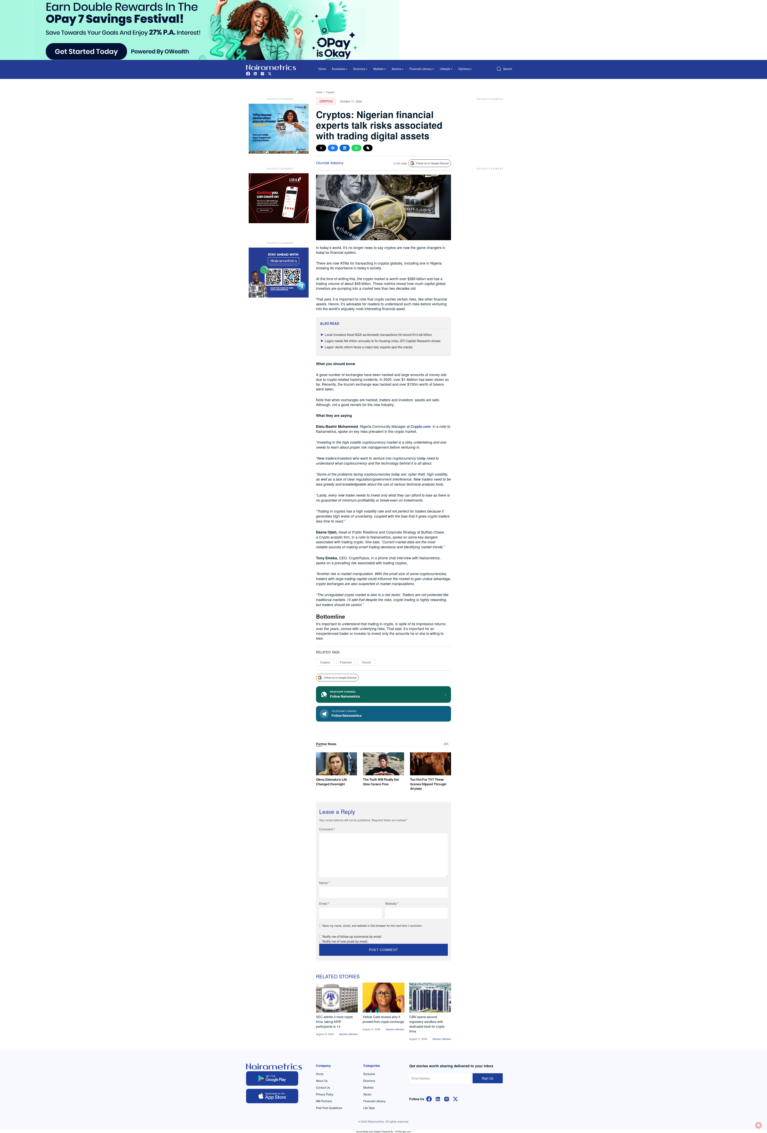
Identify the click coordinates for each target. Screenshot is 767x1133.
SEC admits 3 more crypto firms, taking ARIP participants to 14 (334, 1022)
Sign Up (487, 1078)
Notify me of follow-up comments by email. (352, 936)
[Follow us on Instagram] (262, 73)
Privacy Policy (324, 1094)
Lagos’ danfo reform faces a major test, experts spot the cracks (368, 347)
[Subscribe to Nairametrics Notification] (758, 1125)
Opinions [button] (464, 69)
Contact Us (323, 1087)
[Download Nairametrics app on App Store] (272, 1096)
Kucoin (366, 662)
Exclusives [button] (338, 69)
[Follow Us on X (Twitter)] (455, 1098)
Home (322, 69)
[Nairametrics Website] (271, 67)
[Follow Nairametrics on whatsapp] (279, 273)
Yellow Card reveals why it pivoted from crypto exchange (383, 1019)
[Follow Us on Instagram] (446, 1098)
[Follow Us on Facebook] (429, 1098)
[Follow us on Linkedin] (255, 73)
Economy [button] (359, 69)
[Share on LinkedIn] (345, 148)
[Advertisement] (488, 129)
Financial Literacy (374, 1101)
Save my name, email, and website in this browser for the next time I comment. (372, 926)
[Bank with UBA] (279, 198)
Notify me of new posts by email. (345, 941)
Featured (346, 662)
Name (324, 882)
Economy (369, 1081)
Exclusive (369, 1074)
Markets (368, 1087)
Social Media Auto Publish (368, 1131)
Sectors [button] (396, 69)
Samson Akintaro (348, 1034)
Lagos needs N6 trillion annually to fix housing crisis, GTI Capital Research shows (382, 341)
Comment (327, 829)
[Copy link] (368, 148)
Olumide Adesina (329, 162)
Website (392, 903)
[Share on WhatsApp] (356, 148)
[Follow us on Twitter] (270, 73)
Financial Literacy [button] (420, 69)
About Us (322, 1081)
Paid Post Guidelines (329, 1108)
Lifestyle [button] (445, 69)
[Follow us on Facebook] (248, 73)
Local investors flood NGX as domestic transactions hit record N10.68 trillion (378, 334)
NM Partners (324, 1101)
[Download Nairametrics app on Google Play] (272, 1078)
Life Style (369, 1108)
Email (324, 903)
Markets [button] (378, 69)
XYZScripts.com (403, 1131)
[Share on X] (321, 148)
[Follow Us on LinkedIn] (438, 1098)
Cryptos (330, 92)
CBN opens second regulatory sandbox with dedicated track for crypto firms (427, 1024)
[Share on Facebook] (333, 148)
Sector (367, 1094)
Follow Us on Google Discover (432, 163)
